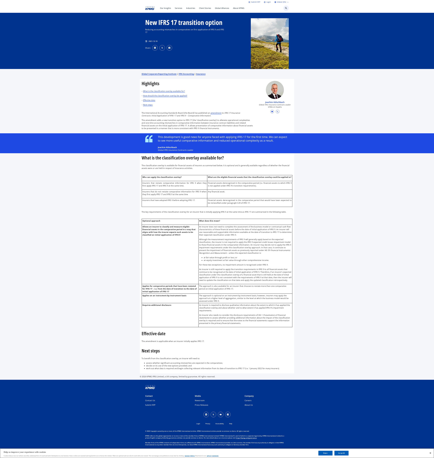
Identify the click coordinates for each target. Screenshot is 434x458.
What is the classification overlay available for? (164, 91)
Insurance (200, 74)
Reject (325, 453)
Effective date (149, 100)
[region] (217, 453)
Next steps (148, 105)
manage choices (190, 456)
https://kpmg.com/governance (246, 438)
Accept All (341, 453)
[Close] (430, 453)
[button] (272, 111)
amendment (216, 113)
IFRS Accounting (186, 74)
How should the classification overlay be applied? (165, 95)
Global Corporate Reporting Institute (159, 74)
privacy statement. (213, 456)
